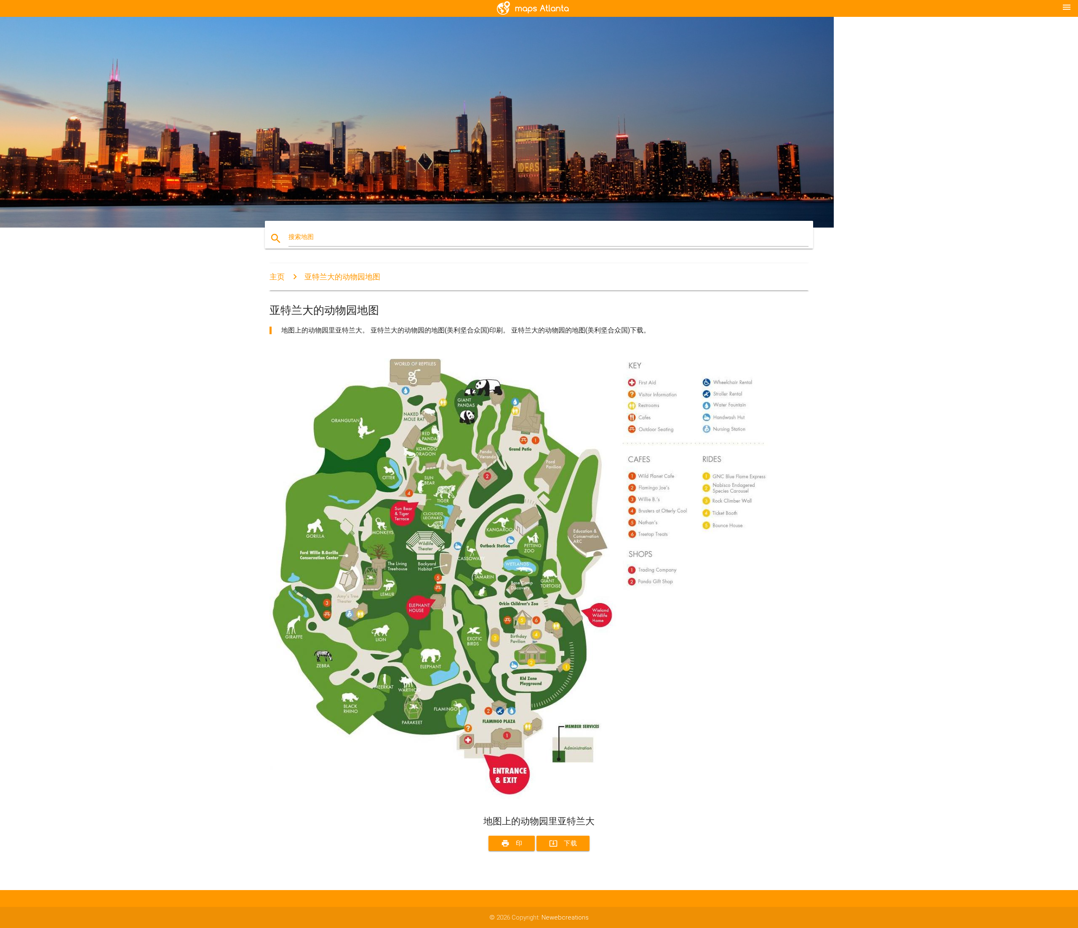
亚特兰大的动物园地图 (342, 276)
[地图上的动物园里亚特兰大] (522, 800)
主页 (277, 276)
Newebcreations (565, 917)
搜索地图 (301, 237)
